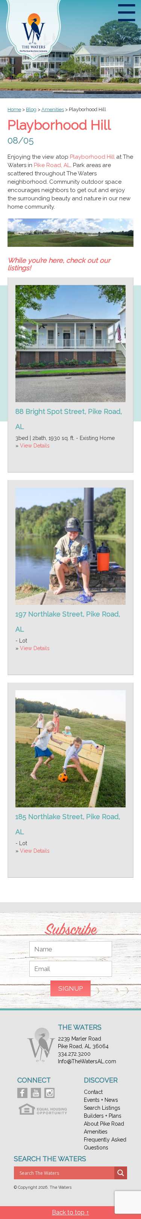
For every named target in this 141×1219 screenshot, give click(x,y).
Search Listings (102, 1108)
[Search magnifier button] (120, 1172)
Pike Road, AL (52, 165)
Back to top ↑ (70, 1212)
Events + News (101, 1100)
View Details (35, 446)
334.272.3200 (74, 1054)
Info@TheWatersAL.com (87, 1061)
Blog (31, 109)
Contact (93, 1092)
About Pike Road (104, 1124)
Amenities (96, 1132)
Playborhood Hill (92, 156)
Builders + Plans (102, 1116)
